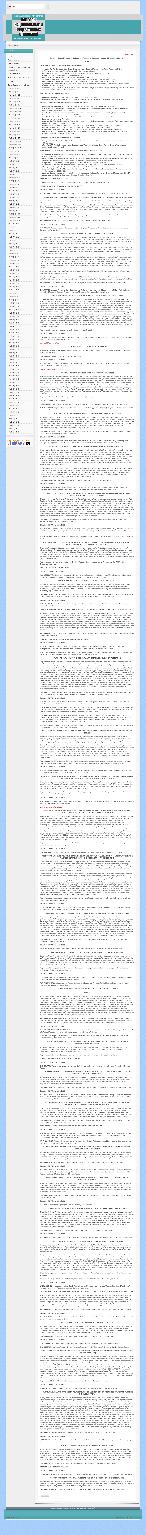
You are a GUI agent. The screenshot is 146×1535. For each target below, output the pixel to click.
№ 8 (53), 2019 (14, 306)
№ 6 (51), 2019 (14, 313)
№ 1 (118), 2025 (14, 105)
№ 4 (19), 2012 (14, 419)
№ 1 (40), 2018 (14, 349)
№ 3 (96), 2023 (14, 168)
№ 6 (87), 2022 (14, 194)
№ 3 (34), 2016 (14, 369)
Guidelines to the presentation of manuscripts (19, 69)
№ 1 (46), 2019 (14, 329)
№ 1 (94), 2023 (14, 174)
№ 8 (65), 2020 (14, 267)
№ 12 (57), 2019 (14, 293)
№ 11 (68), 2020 (14, 257)
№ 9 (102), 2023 (14, 151)
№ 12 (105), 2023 (15, 141)
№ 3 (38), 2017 (14, 356)
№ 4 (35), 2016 (14, 366)
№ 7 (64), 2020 (14, 270)
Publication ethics (14, 74)
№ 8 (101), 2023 (14, 154)
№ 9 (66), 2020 (14, 263)
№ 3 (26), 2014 (14, 395)
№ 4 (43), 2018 (14, 339)
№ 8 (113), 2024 (14, 118)
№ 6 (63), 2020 (14, 273)
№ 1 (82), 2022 (14, 211)
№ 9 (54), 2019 (14, 303)
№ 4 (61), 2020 (14, 280)
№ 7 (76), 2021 (14, 230)
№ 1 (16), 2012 (14, 429)
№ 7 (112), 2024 (14, 121)
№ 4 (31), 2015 (14, 379)
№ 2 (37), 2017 (14, 359)
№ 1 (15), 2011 (14, 432)
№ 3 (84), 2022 (14, 204)
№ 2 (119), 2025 (14, 102)
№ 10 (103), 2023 (15, 148)
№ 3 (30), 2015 (14, 382)
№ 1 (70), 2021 (14, 250)
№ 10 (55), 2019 (14, 300)
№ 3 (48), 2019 (14, 323)
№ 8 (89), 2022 (14, 191)
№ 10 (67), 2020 (14, 260)
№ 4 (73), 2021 (14, 240)
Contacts (11, 81)
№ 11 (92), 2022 (14, 181)
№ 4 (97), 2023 (14, 164)
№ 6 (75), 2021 (14, 234)
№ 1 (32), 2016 (14, 376)
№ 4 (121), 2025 (14, 95)
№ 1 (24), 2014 (14, 402)
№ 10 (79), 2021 (14, 220)
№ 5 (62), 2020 (14, 277)
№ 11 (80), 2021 (14, 217)
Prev (43, 1496)
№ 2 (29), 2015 (14, 386)
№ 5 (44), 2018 (14, 336)
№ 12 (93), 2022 (14, 177)
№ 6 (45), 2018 (14, 333)
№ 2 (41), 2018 (14, 346)
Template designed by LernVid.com (125, 1517)
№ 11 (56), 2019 (14, 296)
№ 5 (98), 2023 (14, 161)
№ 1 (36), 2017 (14, 362)
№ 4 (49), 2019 (14, 320)
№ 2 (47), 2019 (14, 326)
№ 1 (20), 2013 (14, 415)
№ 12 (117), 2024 (15, 108)
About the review (14, 60)
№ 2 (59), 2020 (14, 286)
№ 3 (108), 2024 (14, 131)
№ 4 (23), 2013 (14, 405)
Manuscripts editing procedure (19, 77)
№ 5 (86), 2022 (14, 197)
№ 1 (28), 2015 (14, 389)
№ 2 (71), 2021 (14, 247)
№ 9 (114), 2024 (14, 115)
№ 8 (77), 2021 (14, 227)
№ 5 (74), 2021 (14, 237)
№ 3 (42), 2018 (14, 343)
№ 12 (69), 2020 (14, 253)
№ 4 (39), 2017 (14, 353)
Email (132, 54)
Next (47, 1496)
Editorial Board (13, 64)
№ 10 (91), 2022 (14, 184)
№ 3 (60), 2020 (14, 283)
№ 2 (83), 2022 (14, 207)
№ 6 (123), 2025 (14, 88)
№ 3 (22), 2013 (14, 409)
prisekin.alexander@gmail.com (51, 807)
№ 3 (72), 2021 (14, 244)
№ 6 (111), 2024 (14, 125)
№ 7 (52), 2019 (14, 310)
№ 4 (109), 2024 (14, 128)
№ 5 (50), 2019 (14, 316)
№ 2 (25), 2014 (14, 399)
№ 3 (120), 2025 (14, 98)
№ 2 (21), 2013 (14, 412)
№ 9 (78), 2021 (14, 224)
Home (10, 56)
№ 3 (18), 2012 (14, 422)
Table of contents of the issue (18, 85)
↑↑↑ (135, 1512)
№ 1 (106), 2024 (14, 138)
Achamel (137, 1517)
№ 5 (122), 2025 (14, 92)
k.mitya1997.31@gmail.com (50, 343)
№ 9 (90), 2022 (14, 187)
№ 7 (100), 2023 (14, 158)
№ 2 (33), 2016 (14, 372)
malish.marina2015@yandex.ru (51, 369)
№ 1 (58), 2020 (14, 290)
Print (127, 54)
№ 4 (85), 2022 (14, 201)
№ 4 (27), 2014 (14, 392)
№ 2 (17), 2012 (14, 425)
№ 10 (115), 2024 (15, 111)
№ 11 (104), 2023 (15, 144)
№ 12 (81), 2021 (14, 214)
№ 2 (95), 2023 (14, 171)
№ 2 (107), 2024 (14, 135)
